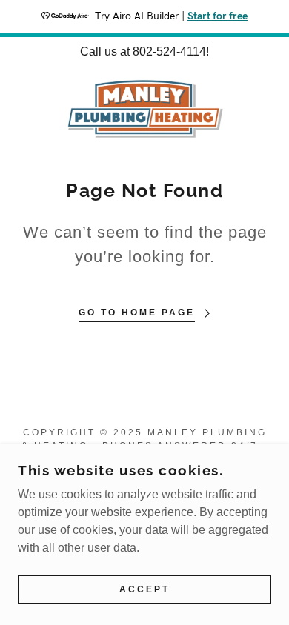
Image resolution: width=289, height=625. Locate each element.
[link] (145, 108)
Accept (144, 589)
